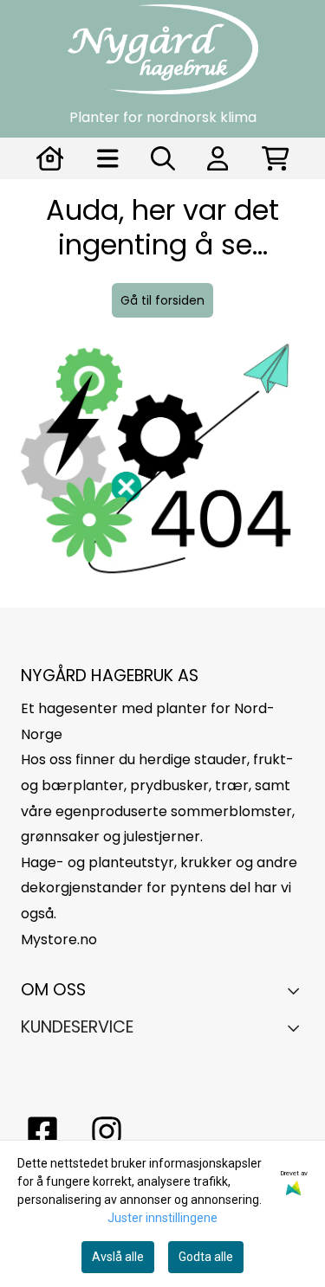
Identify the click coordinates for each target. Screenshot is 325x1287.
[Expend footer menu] (297, 1027)
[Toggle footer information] (297, 991)
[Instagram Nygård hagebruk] (106, 1131)
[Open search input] (163, 158)
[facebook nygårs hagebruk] (42, 1131)
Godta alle (206, 1257)
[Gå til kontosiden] (50, 158)
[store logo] (163, 49)
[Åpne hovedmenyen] (107, 158)
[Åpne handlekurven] (275, 158)
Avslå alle (118, 1257)
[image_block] (162, 471)
